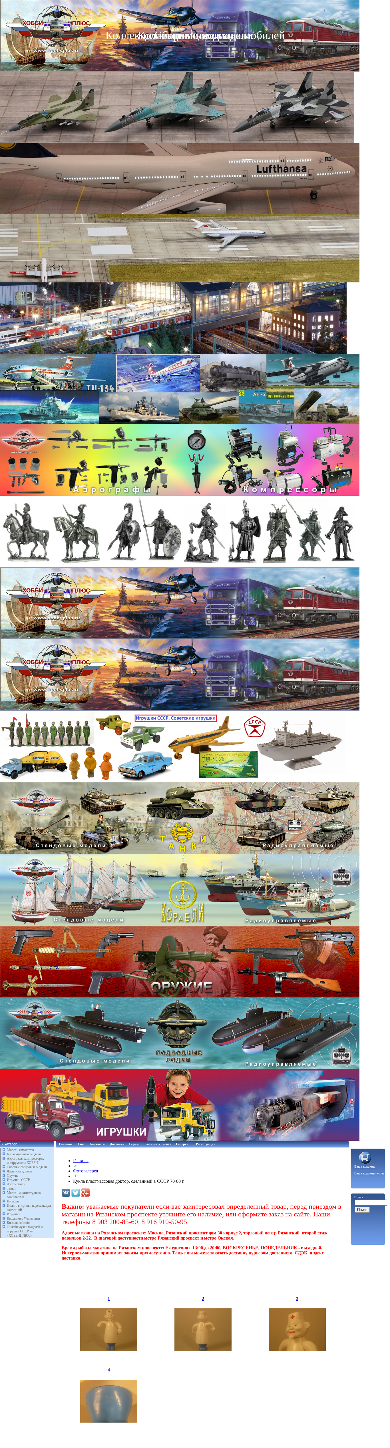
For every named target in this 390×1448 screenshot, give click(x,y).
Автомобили (16, 1184)
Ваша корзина (364, 1166)
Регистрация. (206, 1144)
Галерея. (182, 1144)
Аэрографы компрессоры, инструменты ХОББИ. (25, 1160)
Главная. (66, 1144)
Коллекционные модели (24, 1154)
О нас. (81, 1144)
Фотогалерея (85, 1170)
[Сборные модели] (179, 422)
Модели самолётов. (21, 1150)
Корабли (13, 1201)
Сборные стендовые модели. (27, 1167)
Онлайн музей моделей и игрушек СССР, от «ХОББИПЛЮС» (25, 1231)
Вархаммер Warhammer (23, 1218)
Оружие (12, 1176)
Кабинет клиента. (158, 1144)
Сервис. (135, 1144)
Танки (11, 1188)
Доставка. (117, 1144)
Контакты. (98, 1144)
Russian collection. (19, 1223)
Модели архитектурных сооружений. (24, 1195)
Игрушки (13, 1214)
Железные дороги (19, 1171)
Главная (81, 1160)
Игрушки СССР (18, 1180)
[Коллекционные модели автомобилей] (179, 637)
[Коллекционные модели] (179, 709)
